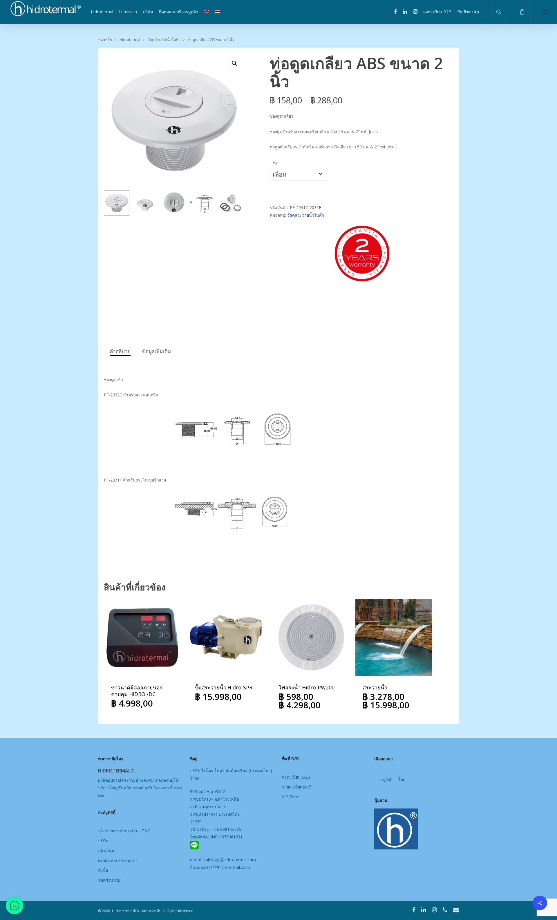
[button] (234, 63)
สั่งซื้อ (103, 870)
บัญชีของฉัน (468, 12)
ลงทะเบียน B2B (437, 12)
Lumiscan (128, 12)
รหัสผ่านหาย (109, 880)
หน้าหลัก (105, 39)
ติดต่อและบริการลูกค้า (178, 12)
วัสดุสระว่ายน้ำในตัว (164, 39)
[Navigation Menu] (545, 12)
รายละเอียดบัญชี (297, 787)
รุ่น (275, 163)
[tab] (120, 351)
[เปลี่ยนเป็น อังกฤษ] (206, 12)
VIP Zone (290, 796)
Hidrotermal (102, 12)
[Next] (233, 204)
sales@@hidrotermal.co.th (225, 867)
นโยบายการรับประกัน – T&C (124, 830)
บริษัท (148, 12)
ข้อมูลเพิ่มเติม (156, 351)
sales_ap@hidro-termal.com (230, 859)
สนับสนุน (106, 850)
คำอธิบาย (120, 351)
